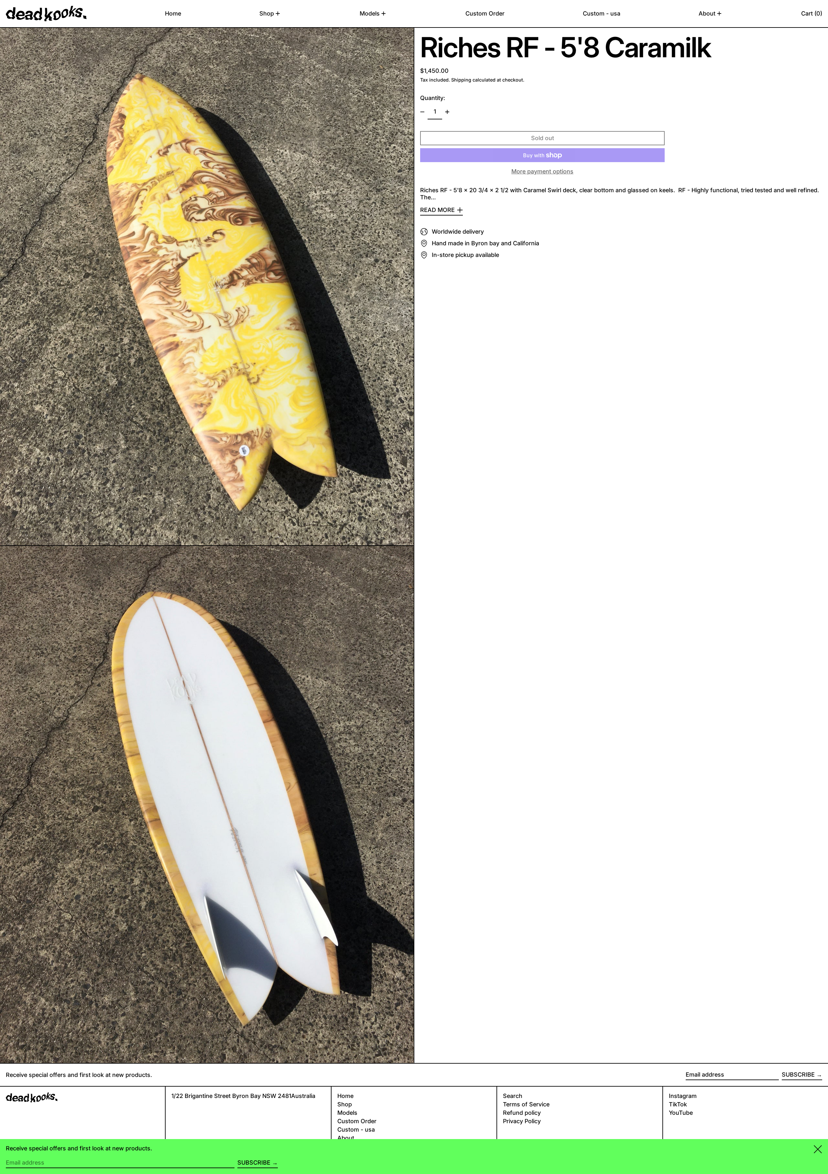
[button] (811, 13)
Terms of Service (526, 1104)
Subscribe (798, 1074)
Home (345, 1095)
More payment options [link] (542, 171)
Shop (344, 1104)
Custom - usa (356, 1129)
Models (347, 1112)
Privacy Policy (522, 1121)
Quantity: (432, 97)
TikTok (678, 1104)
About (345, 1138)
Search (512, 1095)
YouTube (681, 1112)
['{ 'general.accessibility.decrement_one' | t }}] (422, 112)
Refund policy (522, 1112)
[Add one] (447, 112)
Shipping (461, 80)
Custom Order (356, 1121)
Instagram (683, 1095)
